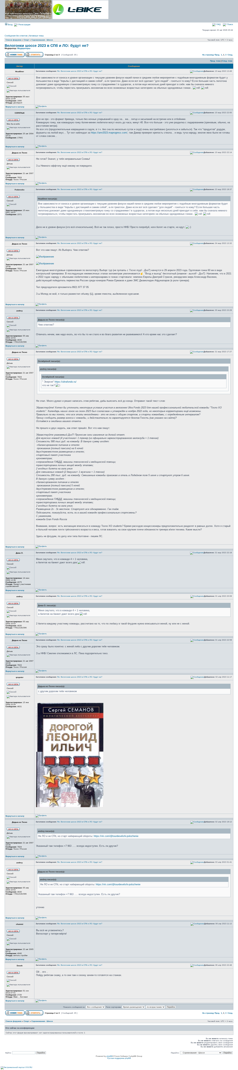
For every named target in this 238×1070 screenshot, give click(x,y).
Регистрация (24, 24)
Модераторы (23, 48)
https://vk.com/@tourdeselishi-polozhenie (116, 836)
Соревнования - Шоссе (42, 40)
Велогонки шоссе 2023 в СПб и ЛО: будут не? (47, 45)
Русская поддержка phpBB (119, 1058)
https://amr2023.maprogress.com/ (109, 132)
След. (230, 55)
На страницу (208, 55)
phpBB (109, 1056)
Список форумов (13, 40)
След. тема (227, 61)
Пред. (217, 55)
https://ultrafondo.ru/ (65, 381)
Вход (9, 24)
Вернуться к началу (15, 107)
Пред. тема (215, 61)
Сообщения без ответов (16, 36)
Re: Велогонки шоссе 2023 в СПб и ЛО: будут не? (79, 71)
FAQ (218, 24)
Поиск (230, 24)
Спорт (26, 40)
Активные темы (36, 36)
